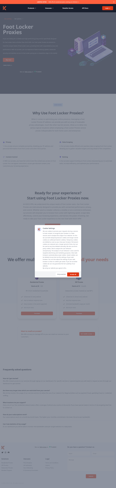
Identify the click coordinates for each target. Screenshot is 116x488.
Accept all (73, 274)
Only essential (61, 274)
